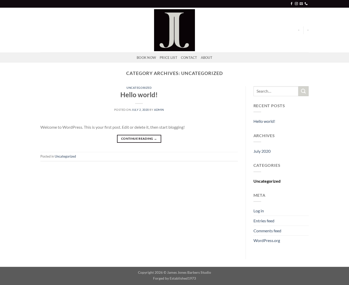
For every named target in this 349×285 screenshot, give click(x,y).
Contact (189, 58)
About (206, 58)
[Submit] (303, 91)
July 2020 (262, 151)
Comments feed (267, 230)
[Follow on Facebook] (291, 4)
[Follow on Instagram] (296, 4)
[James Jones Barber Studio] (174, 30)
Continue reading (139, 138)
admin (159, 109)
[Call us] (306, 4)
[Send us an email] (301, 4)
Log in (258, 210)
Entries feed (263, 220)
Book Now (146, 58)
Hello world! (139, 94)
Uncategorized (139, 87)
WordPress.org (266, 240)
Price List (168, 58)
